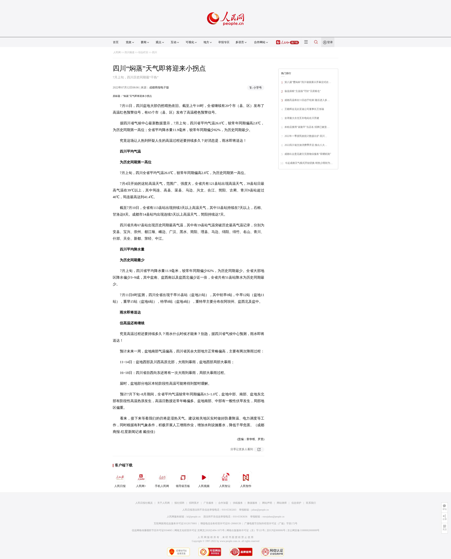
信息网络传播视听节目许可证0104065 (152, 530)
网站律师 (282, 503)
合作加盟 (223, 503)
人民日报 (120, 486)
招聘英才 (194, 503)
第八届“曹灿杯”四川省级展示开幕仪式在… (308, 82)
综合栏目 (143, 52)
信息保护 (296, 503)
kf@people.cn (193, 516)
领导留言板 (183, 486)
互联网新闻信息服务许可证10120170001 (175, 523)
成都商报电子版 (159, 87)
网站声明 (267, 503)
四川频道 (129, 52)
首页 (116, 42)
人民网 (117, 52)
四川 (154, 52)
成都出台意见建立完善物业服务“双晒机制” (308, 154)
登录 (330, 42)
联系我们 (311, 503)
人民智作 (245, 486)
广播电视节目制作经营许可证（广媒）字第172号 (270, 523)
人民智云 (224, 486)
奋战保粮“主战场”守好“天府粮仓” (303, 91)
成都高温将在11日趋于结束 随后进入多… (307, 100)
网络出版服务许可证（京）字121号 (246, 530)
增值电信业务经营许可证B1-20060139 (220, 523)
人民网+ (141, 486)
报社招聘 (179, 503)
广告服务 (209, 503)
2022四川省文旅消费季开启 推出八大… (306, 145)
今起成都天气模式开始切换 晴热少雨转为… (309, 163)
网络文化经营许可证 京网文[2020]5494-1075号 (199, 530)
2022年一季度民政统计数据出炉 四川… (306, 136)
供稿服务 (238, 503)
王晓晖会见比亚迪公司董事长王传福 (304, 109)
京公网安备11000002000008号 (303, 530)
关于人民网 (163, 503)
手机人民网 (162, 486)
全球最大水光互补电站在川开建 (302, 118)
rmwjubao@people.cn (273, 516)
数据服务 (252, 503)
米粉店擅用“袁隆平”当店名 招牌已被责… (307, 127)
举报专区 (224, 42)
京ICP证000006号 (276, 530)
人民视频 (203, 486)
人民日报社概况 (144, 503)
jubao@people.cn (260, 509)
